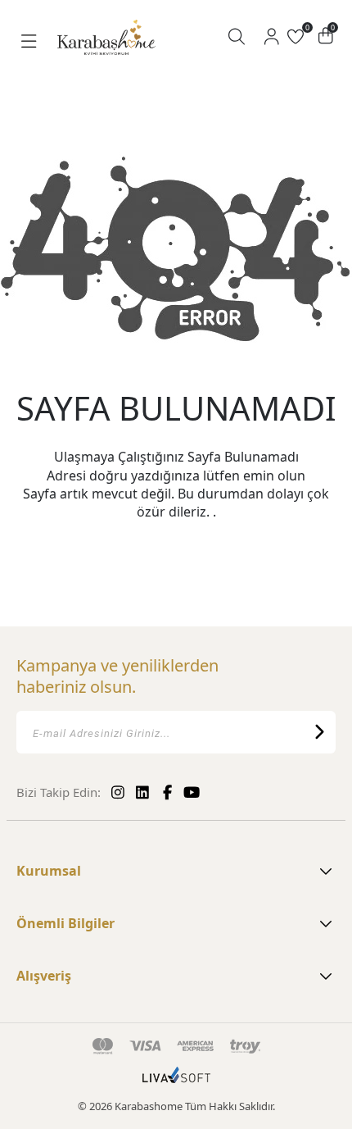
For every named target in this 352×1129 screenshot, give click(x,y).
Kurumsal (48, 871)
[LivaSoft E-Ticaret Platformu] (176, 1083)
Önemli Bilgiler (65, 923)
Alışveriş (43, 976)
